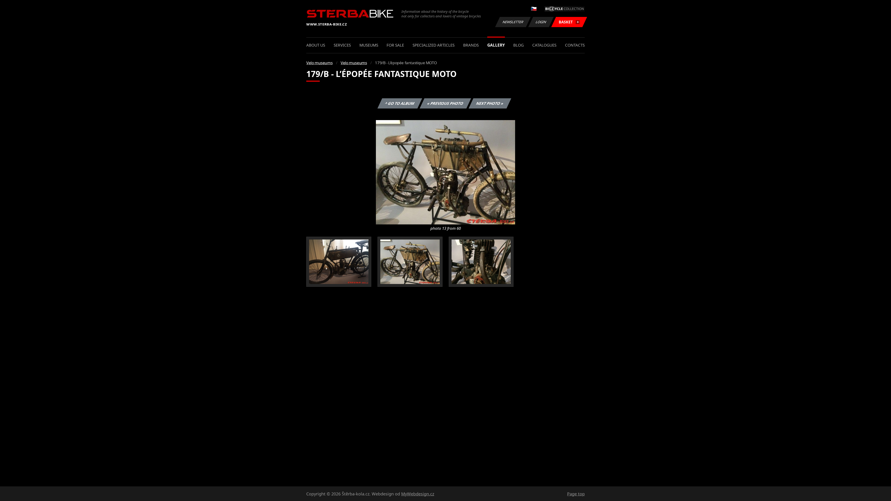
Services (342, 45)
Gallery (496, 45)
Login (541, 22)
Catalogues (544, 45)
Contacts (575, 45)
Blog (518, 45)
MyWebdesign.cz (417, 494)
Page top (576, 494)
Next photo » (490, 103)
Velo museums (319, 62)
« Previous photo (445, 103)
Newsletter (513, 22)
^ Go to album (400, 103)
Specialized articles (434, 45)
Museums (368, 45)
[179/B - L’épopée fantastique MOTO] (445, 171)
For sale (395, 45)
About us (315, 45)
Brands (471, 45)
